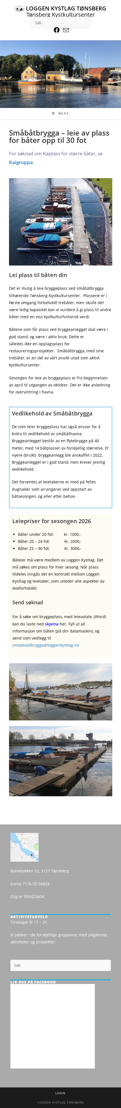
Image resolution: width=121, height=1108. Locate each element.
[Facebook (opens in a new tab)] (56, 30)
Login (60, 1093)
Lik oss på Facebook (33, 982)
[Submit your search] (84, 22)
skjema (52, 624)
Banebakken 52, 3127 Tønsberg (39, 870)
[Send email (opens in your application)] (65, 30)
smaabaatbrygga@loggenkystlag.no (45, 645)
